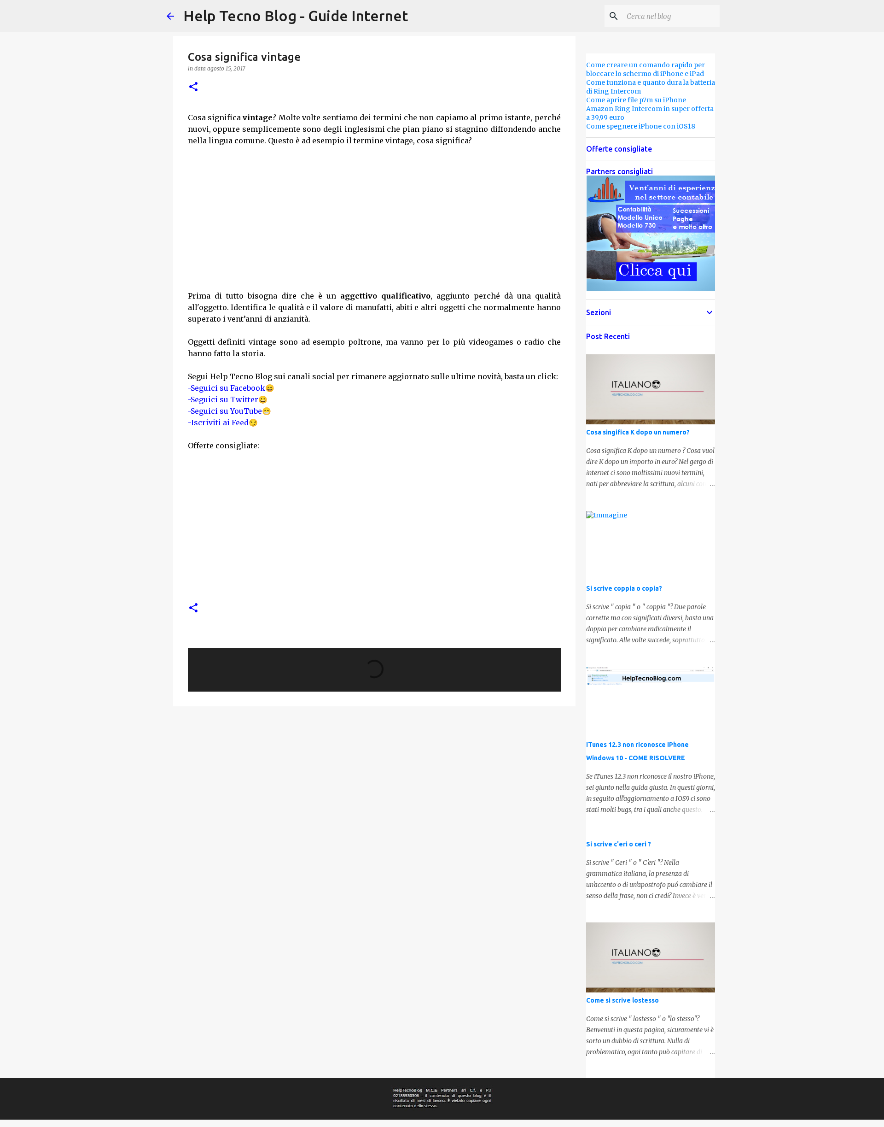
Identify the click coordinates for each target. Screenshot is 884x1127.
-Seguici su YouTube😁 (229, 411)
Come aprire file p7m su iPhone (636, 100)
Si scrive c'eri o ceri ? (618, 844)
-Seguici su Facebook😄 (231, 388)
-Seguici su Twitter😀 (228, 399)
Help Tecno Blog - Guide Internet (295, 15)
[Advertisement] (374, 211)
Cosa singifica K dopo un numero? (638, 432)
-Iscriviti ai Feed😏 (223, 422)
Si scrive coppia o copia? (624, 588)
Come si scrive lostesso (622, 1000)
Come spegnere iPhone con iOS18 (640, 126)
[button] (193, 87)
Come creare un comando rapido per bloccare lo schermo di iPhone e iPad (645, 69)
